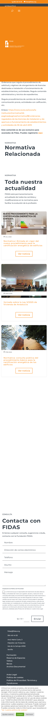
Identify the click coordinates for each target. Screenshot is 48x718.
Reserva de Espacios (16, 658)
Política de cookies (15, 677)
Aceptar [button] (20, 714)
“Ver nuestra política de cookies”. (14, 710)
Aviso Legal (12, 675)
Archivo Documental (16, 667)
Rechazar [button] (29, 714)
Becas (9, 664)
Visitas (9, 661)
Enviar (37, 619)
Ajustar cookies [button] (7, 714)
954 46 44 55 (13, 635)
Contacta (14, 440)
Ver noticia (24, 253)
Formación (11, 655)
